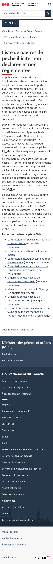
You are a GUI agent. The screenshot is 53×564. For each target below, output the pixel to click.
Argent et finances (11, 487)
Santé (5, 436)
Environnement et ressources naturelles (22, 449)
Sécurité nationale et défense (17, 455)
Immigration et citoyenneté (16, 411)
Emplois (6, 404)
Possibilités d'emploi (12, 360)
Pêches (8, 37)
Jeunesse (6, 513)
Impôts (5, 443)
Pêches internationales (26, 37)
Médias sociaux (10, 531)
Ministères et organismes (15, 387)
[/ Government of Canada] (20, 4)
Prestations (8, 430)
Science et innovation (13, 494)
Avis (4, 551)
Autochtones (8, 500)
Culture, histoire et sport (14, 462)
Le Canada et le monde (13, 481)
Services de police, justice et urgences (21, 468)
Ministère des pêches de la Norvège (28, 289)
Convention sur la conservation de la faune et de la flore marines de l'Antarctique (28, 311)
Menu (12, 23)
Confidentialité (9, 557)
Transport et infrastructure (16, 475)
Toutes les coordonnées (14, 381)
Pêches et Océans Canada (29, 31)
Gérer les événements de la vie (17, 519)
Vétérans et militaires (13, 507)
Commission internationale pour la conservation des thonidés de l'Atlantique (27, 270)
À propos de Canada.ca (14, 544)
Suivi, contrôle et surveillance (19, 42)
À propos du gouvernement (16, 393)
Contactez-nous (10, 354)
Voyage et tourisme (12, 417)
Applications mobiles (12, 538)
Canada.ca (7, 31)
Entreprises (8, 423)
